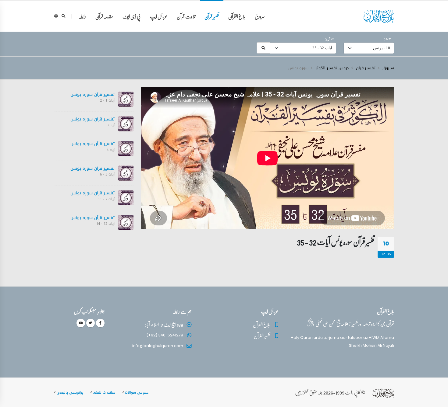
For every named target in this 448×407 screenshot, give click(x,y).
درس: (329, 38)
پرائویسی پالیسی (70, 392)
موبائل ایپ (158, 16)
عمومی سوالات (136, 392)
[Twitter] (90, 323)
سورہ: (388, 38)
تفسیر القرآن (262, 336)
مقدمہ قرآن (104, 16)
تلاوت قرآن (186, 16)
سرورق (260, 16)
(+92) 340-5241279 (164, 335)
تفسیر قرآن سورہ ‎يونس (92, 94)
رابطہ (82, 16)
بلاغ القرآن (236, 16)
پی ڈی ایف (131, 16)
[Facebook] (100, 323)
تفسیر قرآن (211, 16)
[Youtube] (80, 323)
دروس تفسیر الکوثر (332, 68)
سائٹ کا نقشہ (104, 392)
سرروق (388, 68)
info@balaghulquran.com (157, 345)
